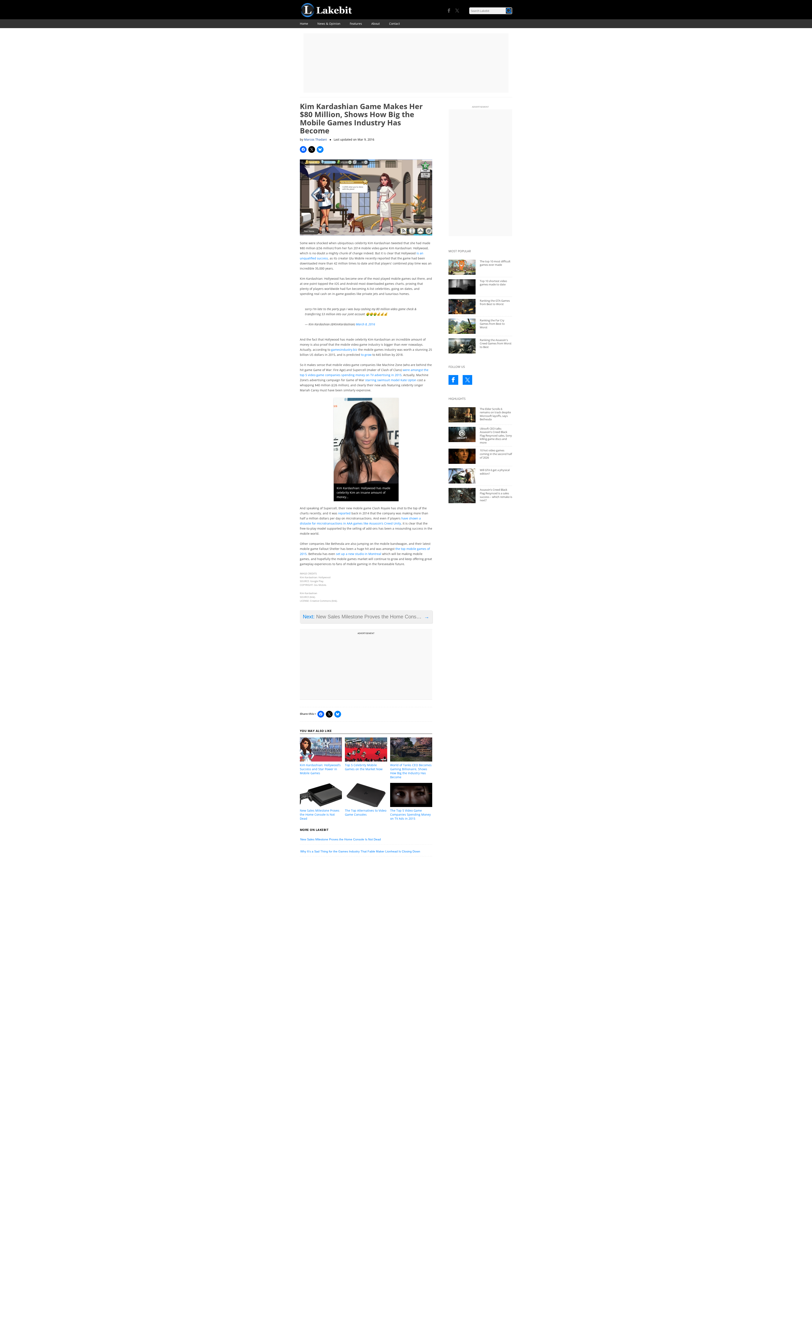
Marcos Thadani (315, 139)
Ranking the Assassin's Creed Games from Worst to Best (496, 343)
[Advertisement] (406, 63)
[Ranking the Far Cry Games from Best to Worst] (462, 326)
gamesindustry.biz (344, 350)
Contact (394, 24)
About (375, 24)
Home (304, 24)
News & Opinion (328, 24)
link (312, 597)
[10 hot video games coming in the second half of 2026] (462, 456)
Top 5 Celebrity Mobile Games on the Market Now (364, 767)
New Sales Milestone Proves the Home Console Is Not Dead (319, 814)
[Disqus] (366, 918)
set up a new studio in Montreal (358, 554)
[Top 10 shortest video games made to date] (462, 287)
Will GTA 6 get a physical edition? (495, 471)
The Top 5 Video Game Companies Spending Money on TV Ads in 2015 (410, 814)
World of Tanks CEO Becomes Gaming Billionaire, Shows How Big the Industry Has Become (411, 771)
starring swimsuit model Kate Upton (390, 380)
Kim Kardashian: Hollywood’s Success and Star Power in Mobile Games (320, 769)
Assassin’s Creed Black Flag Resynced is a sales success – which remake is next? (496, 495)
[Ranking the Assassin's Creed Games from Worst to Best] (462, 345)
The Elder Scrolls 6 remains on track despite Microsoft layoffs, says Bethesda (495, 414)
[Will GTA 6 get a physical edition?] (462, 476)
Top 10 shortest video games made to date (493, 282)
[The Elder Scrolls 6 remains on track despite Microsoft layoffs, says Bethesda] (462, 414)
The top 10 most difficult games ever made (495, 263)
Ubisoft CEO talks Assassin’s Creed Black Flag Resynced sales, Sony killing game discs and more (496, 435)
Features (356, 24)
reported (344, 513)
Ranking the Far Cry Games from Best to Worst (492, 323)
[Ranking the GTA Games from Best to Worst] (462, 306)
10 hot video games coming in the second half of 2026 (496, 453)
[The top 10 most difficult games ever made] (462, 267)
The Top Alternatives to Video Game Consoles (365, 812)
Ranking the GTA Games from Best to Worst (495, 302)
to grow (366, 355)
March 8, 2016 (365, 324)
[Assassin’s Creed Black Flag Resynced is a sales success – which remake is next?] (462, 495)
